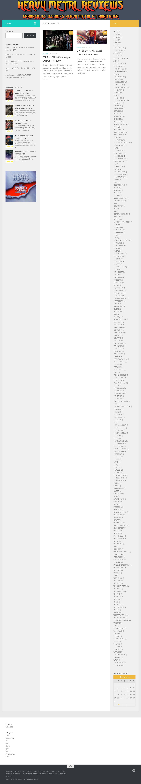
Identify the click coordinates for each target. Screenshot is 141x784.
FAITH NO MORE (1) (120, 201)
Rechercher (9, 31)
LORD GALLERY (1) (119, 333)
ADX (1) (116, 45)
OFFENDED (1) (118, 409)
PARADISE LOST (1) (120, 428)
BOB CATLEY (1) (118, 90)
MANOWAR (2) (118, 349)
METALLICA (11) (118, 367)
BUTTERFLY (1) (118, 103)
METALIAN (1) (118, 364)
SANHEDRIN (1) (118, 494)
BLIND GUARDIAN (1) (120, 82)
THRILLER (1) (117, 599)
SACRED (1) (117, 491)
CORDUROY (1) (118, 130)
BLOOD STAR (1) (119, 85)
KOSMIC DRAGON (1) (120, 320)
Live (7, 743)
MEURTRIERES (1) (119, 370)
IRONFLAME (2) (118, 296)
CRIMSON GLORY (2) (120, 132)
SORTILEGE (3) (118, 541)
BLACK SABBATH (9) (120, 72)
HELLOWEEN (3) (118, 262)
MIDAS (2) (116, 372)
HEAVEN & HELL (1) (120, 254)
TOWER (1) (117, 610)
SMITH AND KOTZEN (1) (121, 525)
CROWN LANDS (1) (119, 135)
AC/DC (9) (116, 40)
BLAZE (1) (116, 74)
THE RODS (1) (118, 589)
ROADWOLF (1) (118, 473)
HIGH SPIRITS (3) (119, 272)
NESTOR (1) (117, 386)
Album (45, 54)
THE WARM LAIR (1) (120, 591)
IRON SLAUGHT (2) (119, 293)
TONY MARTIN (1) (119, 607)
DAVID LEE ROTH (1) (120, 140)
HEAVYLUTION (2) (119, 256)
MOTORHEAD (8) (119, 380)
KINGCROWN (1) (118, 312)
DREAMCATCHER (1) (120, 177)
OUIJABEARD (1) (119, 417)
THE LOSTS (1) (118, 583)
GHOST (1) (117, 235)
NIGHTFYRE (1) (118, 396)
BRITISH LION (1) (119, 98)
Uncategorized (11, 754)
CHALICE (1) (117, 114)
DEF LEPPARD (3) (119, 156)
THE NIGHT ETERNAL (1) (121, 586)
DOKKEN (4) (117, 169)
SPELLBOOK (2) (118, 549)
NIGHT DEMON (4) (119, 388)
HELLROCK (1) (118, 264)
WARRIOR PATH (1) (120, 655)
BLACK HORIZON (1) (120, 69)
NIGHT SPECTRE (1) (120, 393)
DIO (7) (115, 164)
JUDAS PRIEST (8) (119, 301)
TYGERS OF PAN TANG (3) (122, 620)
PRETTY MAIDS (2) (119, 444)
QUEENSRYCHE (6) (119, 452)
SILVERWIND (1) (119, 515)
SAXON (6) (117, 504)
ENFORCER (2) (118, 190)
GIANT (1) (116, 238)
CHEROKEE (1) (118, 119)
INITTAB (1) (117, 285)
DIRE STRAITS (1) (119, 167)
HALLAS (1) (117, 251)
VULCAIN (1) (117, 644)
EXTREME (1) (117, 196)
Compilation (10, 738)
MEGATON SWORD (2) (121, 359)
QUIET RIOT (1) (118, 454)
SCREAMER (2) (118, 510)
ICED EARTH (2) (118, 283)
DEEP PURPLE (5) (119, 153)
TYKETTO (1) (117, 623)
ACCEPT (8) (117, 43)
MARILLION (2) (118, 351)
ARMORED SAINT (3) (120, 58)
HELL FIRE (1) (118, 259)
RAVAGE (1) (117, 459)
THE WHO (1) (117, 594)
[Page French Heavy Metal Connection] (35, 23)
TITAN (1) (116, 602)
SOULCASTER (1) (119, 544)
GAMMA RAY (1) (119, 230)
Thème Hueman (34, 779)
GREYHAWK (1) (118, 243)
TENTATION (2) (118, 578)
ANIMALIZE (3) (118, 53)
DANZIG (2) (117, 138)
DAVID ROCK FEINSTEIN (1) (122, 143)
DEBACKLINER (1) (119, 151)
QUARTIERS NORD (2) (120, 449)
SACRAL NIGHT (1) (119, 488)
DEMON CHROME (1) (120, 159)
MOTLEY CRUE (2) (119, 378)
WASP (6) (116, 660)
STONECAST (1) (118, 562)
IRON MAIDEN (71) (119, 291)
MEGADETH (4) (118, 357)
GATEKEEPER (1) (119, 233)
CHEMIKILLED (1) (119, 116)
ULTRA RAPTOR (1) (120, 628)
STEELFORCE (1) (119, 557)
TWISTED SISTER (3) (120, 618)
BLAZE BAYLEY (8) (119, 77)
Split (7, 749)
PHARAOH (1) (118, 436)
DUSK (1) (116, 182)
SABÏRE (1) (117, 486)
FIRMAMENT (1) (119, 206)
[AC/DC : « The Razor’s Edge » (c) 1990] (21, 186)
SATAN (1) (116, 496)
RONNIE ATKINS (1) (120, 478)
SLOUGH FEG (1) (119, 523)
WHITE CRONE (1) (119, 663)
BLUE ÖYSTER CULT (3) (121, 87)
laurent (8, 68)
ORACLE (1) (117, 412)
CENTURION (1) (118, 111)
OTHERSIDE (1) (118, 415)
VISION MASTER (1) (120, 639)
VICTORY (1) (117, 636)
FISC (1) (116, 209)
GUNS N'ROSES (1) (119, 246)
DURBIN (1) (117, 180)
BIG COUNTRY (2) (119, 66)
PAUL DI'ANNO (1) (119, 430)
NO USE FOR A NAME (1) (121, 401)
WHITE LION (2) (118, 665)
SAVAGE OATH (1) (119, 499)
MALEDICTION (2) (119, 343)
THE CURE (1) (118, 581)
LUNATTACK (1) (118, 338)
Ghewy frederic (11, 47)
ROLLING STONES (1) (120, 475)
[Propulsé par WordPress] (20, 779)
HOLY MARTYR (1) (119, 277)
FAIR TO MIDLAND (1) (120, 198)
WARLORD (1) (118, 652)
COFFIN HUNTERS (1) (120, 124)
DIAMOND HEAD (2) (120, 161)
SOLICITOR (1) (118, 533)
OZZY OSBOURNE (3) (120, 425)
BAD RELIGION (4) (119, 64)
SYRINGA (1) (117, 573)
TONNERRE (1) (118, 605)
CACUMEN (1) (118, 106)
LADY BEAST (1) (118, 322)
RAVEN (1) (117, 462)
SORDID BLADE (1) (119, 539)
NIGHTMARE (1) (118, 399)
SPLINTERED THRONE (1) (122, 552)
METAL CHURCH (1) (120, 362)
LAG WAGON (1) (118, 325)
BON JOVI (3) (117, 93)
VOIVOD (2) (117, 642)
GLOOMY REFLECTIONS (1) (122, 240)
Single (8, 746)
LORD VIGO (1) (118, 335)
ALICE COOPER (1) (119, 48)
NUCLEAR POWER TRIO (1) (122, 407)
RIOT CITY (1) (117, 467)
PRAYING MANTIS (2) (120, 441)
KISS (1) (116, 314)
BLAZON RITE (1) (119, 79)
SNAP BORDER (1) (119, 528)
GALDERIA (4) (118, 227)
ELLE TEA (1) (117, 188)
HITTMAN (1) (117, 275)
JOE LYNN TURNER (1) (120, 298)
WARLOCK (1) (118, 649)
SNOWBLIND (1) (118, 531)
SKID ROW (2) (118, 517)
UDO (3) (116, 626)
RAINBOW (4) (118, 457)
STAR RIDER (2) (118, 554)
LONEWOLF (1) (118, 330)
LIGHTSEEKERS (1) (119, 328)
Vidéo (7, 757)
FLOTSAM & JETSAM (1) (121, 214)
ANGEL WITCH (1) (119, 50)
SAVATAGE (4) (118, 502)
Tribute (8, 751)
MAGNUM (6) (118, 341)
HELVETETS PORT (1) (120, 267)
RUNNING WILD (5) (119, 481)
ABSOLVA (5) (117, 37)
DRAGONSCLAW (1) (120, 172)
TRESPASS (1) (118, 612)
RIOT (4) (116, 465)
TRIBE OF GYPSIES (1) (120, 615)
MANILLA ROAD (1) (120, 346)
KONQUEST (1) (118, 317)
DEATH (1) (117, 148)
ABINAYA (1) (117, 35)
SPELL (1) (116, 547)
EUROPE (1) (117, 193)
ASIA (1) (116, 61)
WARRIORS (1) (118, 657)
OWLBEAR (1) (118, 420)
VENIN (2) (116, 634)
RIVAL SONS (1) (118, 470)
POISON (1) (117, 438)
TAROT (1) (116, 576)
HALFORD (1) (117, 248)
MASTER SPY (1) (119, 354)
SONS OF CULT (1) (119, 536)
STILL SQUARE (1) (119, 560)
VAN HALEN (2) (118, 631)
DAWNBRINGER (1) (120, 145)
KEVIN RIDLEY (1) (119, 306)
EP (6, 741)
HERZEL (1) (117, 269)
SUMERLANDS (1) (119, 568)
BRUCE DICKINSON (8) (121, 101)
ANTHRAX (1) (117, 56)
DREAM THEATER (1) (120, 174)
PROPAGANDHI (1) (119, 446)
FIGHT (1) (116, 203)
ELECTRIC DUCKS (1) (120, 185)
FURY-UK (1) (117, 219)
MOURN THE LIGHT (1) (121, 383)
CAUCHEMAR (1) (119, 109)
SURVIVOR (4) (118, 570)
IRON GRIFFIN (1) (119, 288)
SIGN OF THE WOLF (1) (121, 512)
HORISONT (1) (118, 280)
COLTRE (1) (117, 127)
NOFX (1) (116, 404)
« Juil (118, 705)
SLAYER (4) (117, 520)
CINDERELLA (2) (118, 122)
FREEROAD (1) (118, 217)
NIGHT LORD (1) (118, 391)
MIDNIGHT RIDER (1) (120, 375)
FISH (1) (116, 211)
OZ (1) (115, 422)
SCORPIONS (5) (118, 507)
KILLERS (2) (117, 309)
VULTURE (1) (117, 647)
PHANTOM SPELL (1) (120, 433)
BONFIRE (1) (117, 95)
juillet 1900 (9, 727)
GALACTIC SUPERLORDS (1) (122, 222)
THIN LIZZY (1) (118, 597)
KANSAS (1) (117, 304)
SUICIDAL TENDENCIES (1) (122, 565)
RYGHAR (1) (117, 483)
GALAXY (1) (117, 225)
